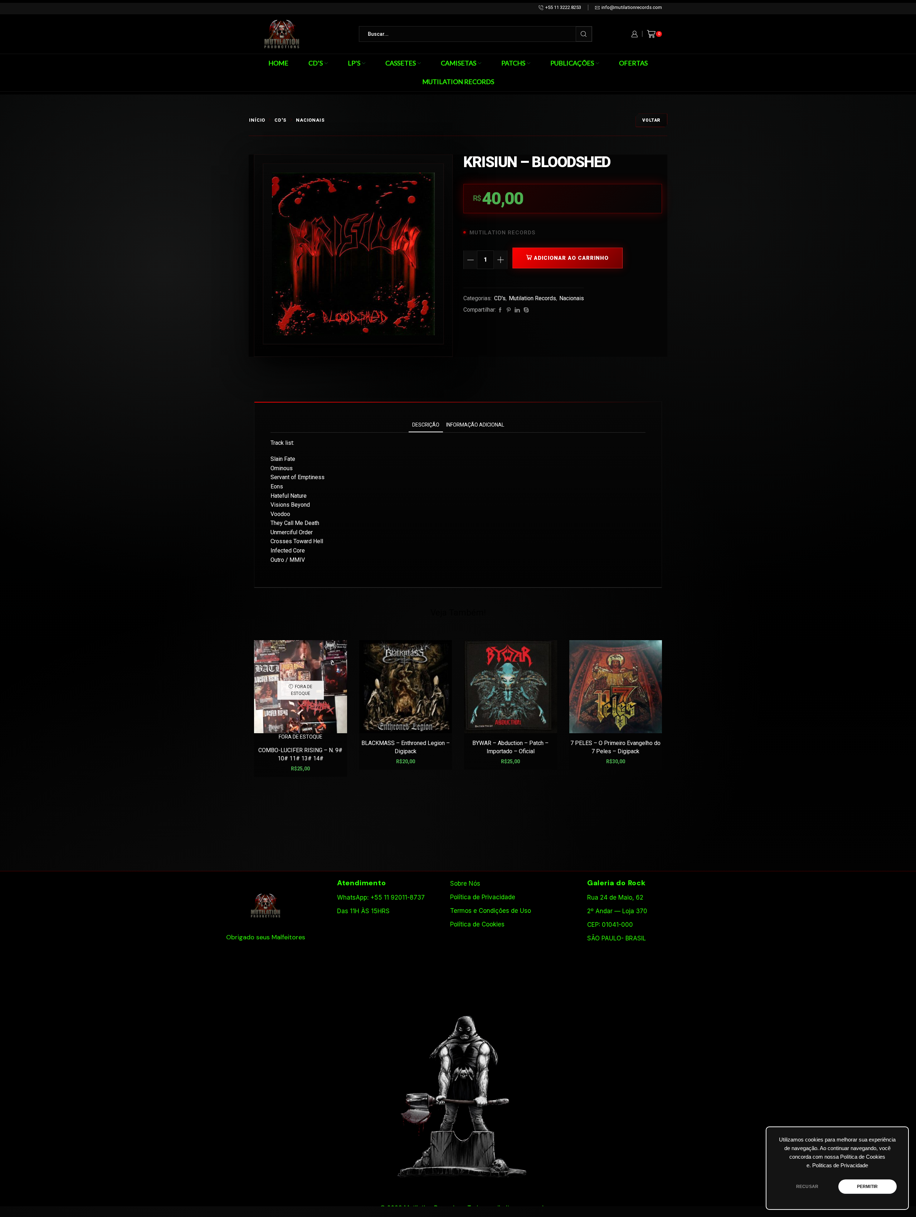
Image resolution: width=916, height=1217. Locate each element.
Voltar (651, 120)
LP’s (354, 63)
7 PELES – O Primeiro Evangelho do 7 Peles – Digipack (615, 747)
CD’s (315, 63)
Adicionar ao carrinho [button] (409, 721)
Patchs (513, 63)
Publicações (572, 63)
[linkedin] (517, 310)
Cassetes (400, 63)
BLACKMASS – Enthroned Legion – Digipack (405, 747)
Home (278, 63)
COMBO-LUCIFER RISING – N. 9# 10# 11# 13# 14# (300, 754)
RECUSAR (807, 1186)
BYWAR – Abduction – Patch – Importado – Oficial (510, 747)
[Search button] (584, 34)
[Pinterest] (509, 310)
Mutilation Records (458, 82)
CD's (280, 120)
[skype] (525, 310)
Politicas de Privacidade (840, 1165)
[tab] (426, 425)
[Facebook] (500, 310)
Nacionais (310, 120)
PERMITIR (867, 1186)
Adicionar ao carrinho (571, 258)
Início (257, 120)
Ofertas (633, 63)
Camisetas (458, 63)
